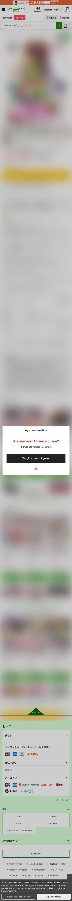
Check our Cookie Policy (18, 896)
